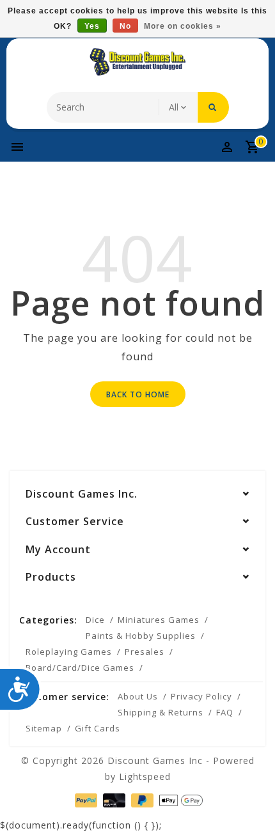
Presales (144, 651)
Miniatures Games (159, 619)
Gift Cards (97, 728)
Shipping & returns (160, 712)
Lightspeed (145, 776)
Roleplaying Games (69, 651)
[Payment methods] (84, 799)
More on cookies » (182, 26)
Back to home (137, 394)
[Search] (213, 107)
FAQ (224, 712)
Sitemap (44, 728)
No (125, 26)
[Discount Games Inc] (137, 62)
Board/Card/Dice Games (80, 667)
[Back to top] (249, 801)
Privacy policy (201, 696)
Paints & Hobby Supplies (141, 635)
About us (138, 696)
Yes (92, 26)
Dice (95, 619)
